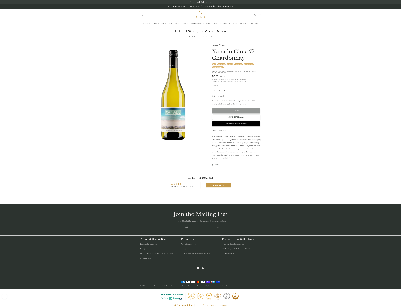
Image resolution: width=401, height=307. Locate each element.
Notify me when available (236, 124)
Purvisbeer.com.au (189, 244)
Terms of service (198, 286)
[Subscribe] (217, 227)
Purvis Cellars (149, 286)
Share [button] (216, 165)
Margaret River (248, 64)
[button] (142, 15)
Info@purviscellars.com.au (151, 249)
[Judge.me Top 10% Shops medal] (235, 296)
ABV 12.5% (221, 64)
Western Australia (218, 67)
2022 (214, 64)
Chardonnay (238, 64)
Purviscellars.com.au (148, 244)
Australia (230, 64)
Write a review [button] (218, 185)
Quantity (215, 85)
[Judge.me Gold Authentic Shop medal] (191, 296)
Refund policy (175, 286)
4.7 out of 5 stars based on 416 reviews (211, 305)
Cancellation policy (223, 286)
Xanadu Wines (218, 45)
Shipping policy (209, 286)
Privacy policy (186, 286)
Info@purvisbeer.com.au (191, 249)
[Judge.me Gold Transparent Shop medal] (200, 296)
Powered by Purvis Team (161, 286)
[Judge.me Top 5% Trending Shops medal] (226, 296)
